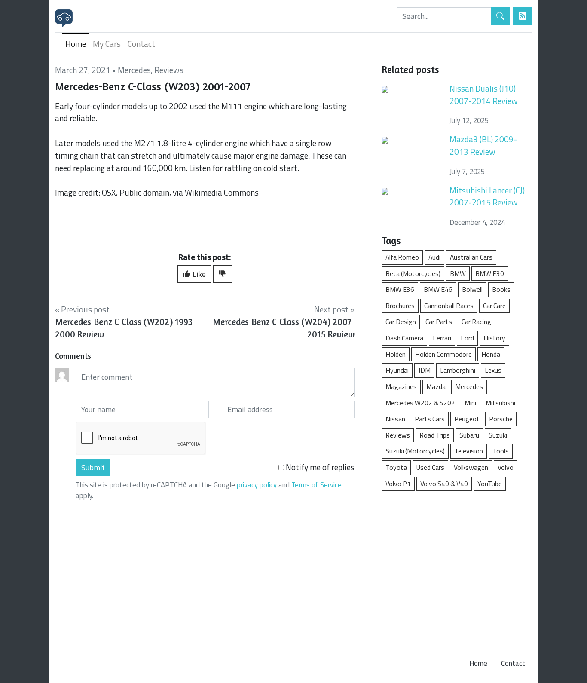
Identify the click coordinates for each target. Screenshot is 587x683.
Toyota (396, 467)
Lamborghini (457, 370)
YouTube (489, 483)
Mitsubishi (500, 403)
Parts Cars (430, 418)
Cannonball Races (449, 305)
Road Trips (434, 435)
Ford (467, 338)
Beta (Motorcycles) (412, 273)
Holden (395, 354)
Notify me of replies (319, 467)
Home (75, 43)
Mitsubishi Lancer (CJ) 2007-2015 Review (487, 196)
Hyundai (397, 370)
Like (198, 274)
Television (468, 451)
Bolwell (472, 289)
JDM (424, 370)
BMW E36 (399, 289)
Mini (470, 403)
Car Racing (476, 321)
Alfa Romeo (402, 257)
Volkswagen (471, 467)
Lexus (493, 370)
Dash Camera (404, 338)
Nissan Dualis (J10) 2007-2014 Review (483, 94)
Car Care (494, 305)
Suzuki (498, 435)
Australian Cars (471, 257)
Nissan (395, 418)
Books (501, 289)
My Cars (107, 43)
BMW (458, 273)
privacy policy (257, 484)
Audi (434, 257)
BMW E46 (438, 289)
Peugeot (467, 418)
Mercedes (134, 70)
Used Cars (430, 467)
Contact (141, 43)
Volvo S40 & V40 (444, 483)
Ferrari (442, 338)
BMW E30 (489, 273)
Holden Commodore (443, 354)
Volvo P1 (398, 483)
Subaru (469, 435)
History (494, 338)
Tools (500, 451)
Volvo (506, 467)
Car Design (400, 321)
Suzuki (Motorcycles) (415, 451)
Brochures (400, 305)
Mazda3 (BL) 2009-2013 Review (483, 145)
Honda (490, 354)
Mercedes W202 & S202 (420, 403)
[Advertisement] (457, 563)
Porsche (501, 418)
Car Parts (438, 321)
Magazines (401, 386)
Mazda (436, 386)
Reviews (168, 70)
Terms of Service (316, 484)
